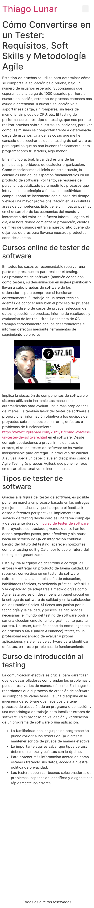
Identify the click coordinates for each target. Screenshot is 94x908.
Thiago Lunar (29, 8)
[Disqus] (47, 840)
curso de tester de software (65, 523)
